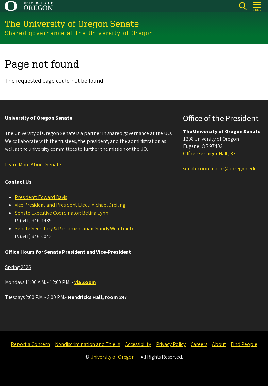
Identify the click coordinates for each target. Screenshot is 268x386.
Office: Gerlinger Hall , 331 (210, 153)
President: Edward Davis (41, 197)
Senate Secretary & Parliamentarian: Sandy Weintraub (74, 228)
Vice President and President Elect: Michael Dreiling (70, 205)
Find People (244, 344)
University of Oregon (112, 356)
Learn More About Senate (33, 164)
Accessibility (138, 344)
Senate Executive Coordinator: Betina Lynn (61, 213)
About (219, 344)
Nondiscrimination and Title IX (87, 344)
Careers (199, 344)
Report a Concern (30, 344)
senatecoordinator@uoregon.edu (220, 168)
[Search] (243, 6)
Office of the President (221, 118)
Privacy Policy (171, 344)
